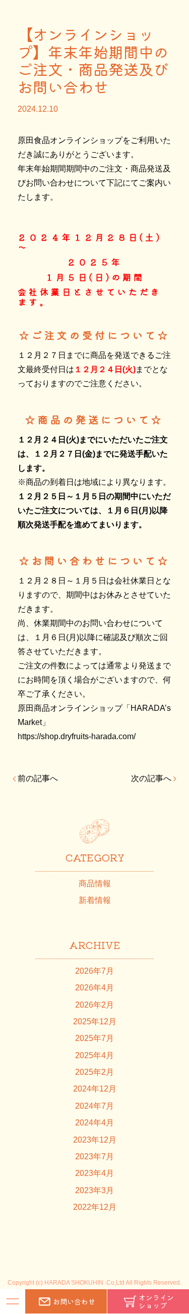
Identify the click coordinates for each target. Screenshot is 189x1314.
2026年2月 (94, 1005)
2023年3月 (94, 1190)
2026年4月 (94, 987)
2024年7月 (94, 1106)
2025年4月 (94, 1055)
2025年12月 (94, 1021)
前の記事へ (38, 778)
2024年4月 (94, 1122)
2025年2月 (94, 1072)
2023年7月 (94, 1156)
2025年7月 (94, 1038)
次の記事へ (151, 778)
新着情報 (95, 900)
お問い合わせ (74, 1301)
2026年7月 (94, 971)
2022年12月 (94, 1207)
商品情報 (95, 883)
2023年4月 (94, 1173)
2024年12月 (94, 1088)
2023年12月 (94, 1140)
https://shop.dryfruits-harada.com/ (77, 736)
